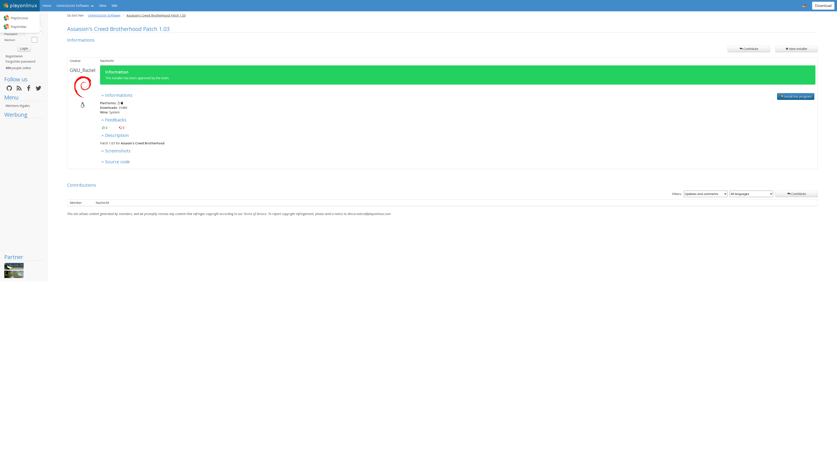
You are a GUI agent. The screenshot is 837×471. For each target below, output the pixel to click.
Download (823, 5)
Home (46, 5)
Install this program (797, 96)
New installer (797, 49)
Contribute (750, 49)
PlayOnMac (19, 27)
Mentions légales (17, 106)
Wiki (114, 5)
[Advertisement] (23, 185)
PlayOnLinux (19, 18)
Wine (102, 5)
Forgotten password (20, 61)
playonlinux (23, 6)
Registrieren (14, 56)
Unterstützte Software (72, 5)
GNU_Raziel (82, 70)
